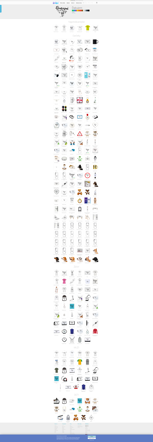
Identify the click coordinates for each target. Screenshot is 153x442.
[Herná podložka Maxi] (88, 105)
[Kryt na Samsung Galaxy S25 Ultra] (65, 172)
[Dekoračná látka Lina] (80, 172)
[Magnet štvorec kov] (72, 63)
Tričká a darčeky (62, 2)
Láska (63, 425)
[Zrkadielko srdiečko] (65, 336)
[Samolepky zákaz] (88, 172)
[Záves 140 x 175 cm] (57, 222)
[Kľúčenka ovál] (72, 311)
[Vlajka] (88, 38)
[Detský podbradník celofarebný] (69, 414)
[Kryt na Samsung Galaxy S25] (57, 172)
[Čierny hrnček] (96, 38)
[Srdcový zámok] (72, 130)
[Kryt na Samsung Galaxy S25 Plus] (72, 239)
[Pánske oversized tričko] (65, 286)
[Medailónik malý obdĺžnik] (72, 336)
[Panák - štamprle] (72, 197)
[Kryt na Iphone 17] (65, 222)
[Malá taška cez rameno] (96, 367)
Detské (63, 428)
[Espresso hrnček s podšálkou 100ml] (65, 55)
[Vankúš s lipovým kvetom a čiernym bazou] (57, 311)
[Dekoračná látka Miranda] (57, 147)
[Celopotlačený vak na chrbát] (72, 303)
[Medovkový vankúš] (96, 303)
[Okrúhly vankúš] (80, 122)
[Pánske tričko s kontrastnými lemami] (80, 367)
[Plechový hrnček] (80, 38)
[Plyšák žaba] (80, 155)
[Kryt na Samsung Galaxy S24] (80, 239)
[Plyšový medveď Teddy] (76, 414)
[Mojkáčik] (92, 414)
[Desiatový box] (72, 147)
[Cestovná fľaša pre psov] (96, 155)
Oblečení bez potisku (80, 426)
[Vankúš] (65, 38)
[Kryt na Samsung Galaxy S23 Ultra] (72, 247)
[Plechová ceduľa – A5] (80, 105)
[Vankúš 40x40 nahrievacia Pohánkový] (80, 311)
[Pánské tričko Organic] (72, 350)
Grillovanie (71, 426)
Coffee (70, 430)
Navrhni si (72, 2)
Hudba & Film (63, 429)
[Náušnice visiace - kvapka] (88, 328)
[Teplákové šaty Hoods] (80, 336)
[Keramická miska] (57, 197)
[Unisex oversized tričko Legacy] (88, 350)
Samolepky (56, 428)
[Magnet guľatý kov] (80, 80)
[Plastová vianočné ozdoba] (80, 197)
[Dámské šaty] (57, 286)
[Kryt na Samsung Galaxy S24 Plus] (88, 239)
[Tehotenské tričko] (88, 311)
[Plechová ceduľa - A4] (96, 105)
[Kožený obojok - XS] (96, 247)
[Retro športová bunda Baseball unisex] (72, 328)
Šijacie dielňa (56, 427)
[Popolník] (65, 155)
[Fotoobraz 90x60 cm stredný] (57, 130)
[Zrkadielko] (65, 328)
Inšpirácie (68, 2)
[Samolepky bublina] (65, 197)
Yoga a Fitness (71, 427)
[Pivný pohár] (65, 130)
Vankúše (56, 429)
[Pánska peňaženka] (72, 367)
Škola (70, 425)
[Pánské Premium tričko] (65, 350)
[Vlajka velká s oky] (88, 286)
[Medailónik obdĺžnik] (88, 303)
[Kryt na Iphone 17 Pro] (72, 222)
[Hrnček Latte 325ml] (65, 63)
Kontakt (92, 2)
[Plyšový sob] (84, 414)
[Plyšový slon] (96, 130)
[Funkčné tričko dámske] (57, 303)
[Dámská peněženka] (88, 336)
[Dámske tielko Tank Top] (72, 286)
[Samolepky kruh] (72, 38)
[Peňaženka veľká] (57, 328)
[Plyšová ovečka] (88, 130)
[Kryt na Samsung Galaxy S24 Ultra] (96, 239)
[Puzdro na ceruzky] (61, 414)
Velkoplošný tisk (79, 425)
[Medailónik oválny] (65, 303)
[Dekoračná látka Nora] (65, 122)
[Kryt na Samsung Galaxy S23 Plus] (65, 247)
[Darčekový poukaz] (88, 197)
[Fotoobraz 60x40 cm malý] (72, 105)
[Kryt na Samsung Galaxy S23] (57, 247)
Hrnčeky (55, 425)
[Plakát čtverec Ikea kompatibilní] (72, 172)
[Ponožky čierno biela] (88, 367)
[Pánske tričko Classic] (57, 350)
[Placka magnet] (72, 55)
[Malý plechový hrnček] (96, 63)
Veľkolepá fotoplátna (72, 429)
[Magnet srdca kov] (96, 122)
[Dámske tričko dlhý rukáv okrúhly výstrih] (96, 328)
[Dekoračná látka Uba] (80, 328)
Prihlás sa (89, 2)
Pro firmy (79, 427)
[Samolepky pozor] (80, 130)
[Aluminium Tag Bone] (88, 155)
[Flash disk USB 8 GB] (88, 122)
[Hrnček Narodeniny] (57, 155)
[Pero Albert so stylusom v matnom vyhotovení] (80, 247)
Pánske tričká (56, 426)
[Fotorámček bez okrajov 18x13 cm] (72, 155)
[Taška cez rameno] (80, 375)
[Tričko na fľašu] (96, 172)
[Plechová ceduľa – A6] (65, 147)
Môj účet (86, 432)
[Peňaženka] (88, 375)
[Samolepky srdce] (88, 63)
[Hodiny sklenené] (72, 80)
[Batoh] (65, 367)
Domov (55, 431)
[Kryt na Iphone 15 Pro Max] (80, 147)
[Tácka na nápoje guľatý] (72, 122)
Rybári (70, 431)
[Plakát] (88, 80)
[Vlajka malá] (65, 80)
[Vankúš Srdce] (80, 63)
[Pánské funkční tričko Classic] (96, 350)
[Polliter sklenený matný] (80, 55)
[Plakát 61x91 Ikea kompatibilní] (57, 80)
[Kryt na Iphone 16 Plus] (96, 222)
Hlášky (63, 427)
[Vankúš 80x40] (96, 286)
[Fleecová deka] (57, 63)
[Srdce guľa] (96, 147)
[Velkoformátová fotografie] (88, 147)
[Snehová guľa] (57, 122)
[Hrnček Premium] (57, 38)
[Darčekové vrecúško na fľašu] (96, 197)
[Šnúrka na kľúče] (57, 55)
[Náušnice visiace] (65, 311)
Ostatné (63, 431)
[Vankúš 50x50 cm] (96, 55)
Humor (63, 430)
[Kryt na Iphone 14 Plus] (57, 239)
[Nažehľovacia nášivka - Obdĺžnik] (96, 80)
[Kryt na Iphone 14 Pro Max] (65, 239)
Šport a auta (63, 426)
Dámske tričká (56, 430)
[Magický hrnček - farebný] (65, 105)
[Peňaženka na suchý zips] (96, 375)
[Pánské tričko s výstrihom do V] (57, 367)
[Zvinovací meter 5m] (65, 375)
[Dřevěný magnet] (88, 247)
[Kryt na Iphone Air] (88, 222)
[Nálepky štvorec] (88, 55)
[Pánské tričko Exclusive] (80, 350)
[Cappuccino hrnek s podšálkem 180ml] (57, 105)
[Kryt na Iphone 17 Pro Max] (80, 222)
